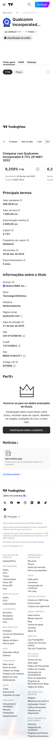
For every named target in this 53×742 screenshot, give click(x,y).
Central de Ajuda (35, 624)
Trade (5, 689)
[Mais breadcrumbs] (17, 12)
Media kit (32, 631)
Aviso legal (32, 663)
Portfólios (7, 631)
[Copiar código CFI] (14, 366)
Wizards (6, 709)
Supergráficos (9, 561)
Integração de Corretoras (34, 728)
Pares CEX (7, 582)
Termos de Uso (35, 659)
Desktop (7, 655)
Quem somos (34, 615)
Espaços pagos (10, 716)
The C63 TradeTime (37, 648)
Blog (30, 621)
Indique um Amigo (11, 670)
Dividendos (8, 619)
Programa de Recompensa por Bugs (38, 682)
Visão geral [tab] (9, 62)
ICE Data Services (35, 523)
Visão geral (33, 579)
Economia (7, 612)
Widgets (31, 698)
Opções (6, 637)
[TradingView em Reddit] (5, 509)
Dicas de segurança (37, 678)
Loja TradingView (36, 639)
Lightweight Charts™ (37, 704)
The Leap (32, 591)
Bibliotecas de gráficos (38, 701)
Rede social (8, 664)
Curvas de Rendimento (13, 634)
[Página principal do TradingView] (10, 5)
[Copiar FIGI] (24, 356)
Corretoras (32, 582)
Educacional (8, 692)
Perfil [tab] (21, 62)
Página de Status (36, 687)
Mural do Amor (9, 667)
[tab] (7, 72)
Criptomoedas (9, 579)
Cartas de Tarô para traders (37, 644)
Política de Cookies (36, 669)
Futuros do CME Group (38, 600)
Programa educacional (38, 736)
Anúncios (32, 724)
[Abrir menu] (4, 4)
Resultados (8, 615)
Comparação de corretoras (35, 586)
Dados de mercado (36, 567)
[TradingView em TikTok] (45, 503)
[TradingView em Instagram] (25, 503)
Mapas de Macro (10, 640)
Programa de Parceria (38, 733)
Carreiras (32, 627)
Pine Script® (8, 643)
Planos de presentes (37, 570)
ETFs (5, 573)
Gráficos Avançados (37, 707)
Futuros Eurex (34, 603)
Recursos (32, 561)
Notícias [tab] (31, 62)
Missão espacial (35, 618)
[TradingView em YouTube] (18, 503)
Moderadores (9, 680)
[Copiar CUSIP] (19, 346)
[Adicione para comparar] (37, 169)
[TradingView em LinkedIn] (32, 503)
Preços (31, 564)
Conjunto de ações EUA (38, 606)
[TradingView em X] (5, 503)
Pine (5, 588)
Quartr (41, 542)
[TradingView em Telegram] (39, 503)
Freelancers (8, 712)
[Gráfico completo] (47, 72)
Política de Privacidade (38, 666)
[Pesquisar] (29, 4)
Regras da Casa (10, 677)
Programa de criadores (13, 673)
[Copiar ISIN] (24, 336)
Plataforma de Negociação (34, 711)
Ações (5, 570)
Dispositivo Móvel (11, 652)
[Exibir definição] (21, 200)
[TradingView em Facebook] (12, 503)
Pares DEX (7, 585)
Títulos (6, 576)
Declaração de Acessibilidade (34, 673)
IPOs (5, 622)
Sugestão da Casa (11, 695)
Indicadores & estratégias (9, 705)
